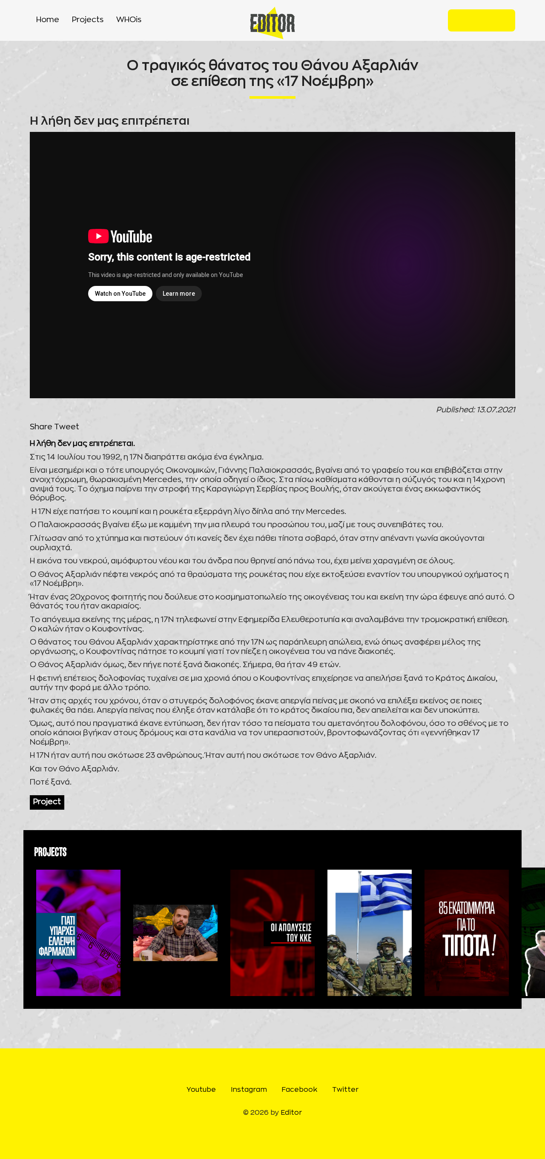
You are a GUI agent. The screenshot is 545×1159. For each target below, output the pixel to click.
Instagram (475, 20)
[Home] (272, 23)
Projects (87, 20)
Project (47, 802)
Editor (291, 1112)
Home (47, 20)
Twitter (502, 20)
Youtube (461, 20)
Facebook (488, 20)
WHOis (128, 20)
